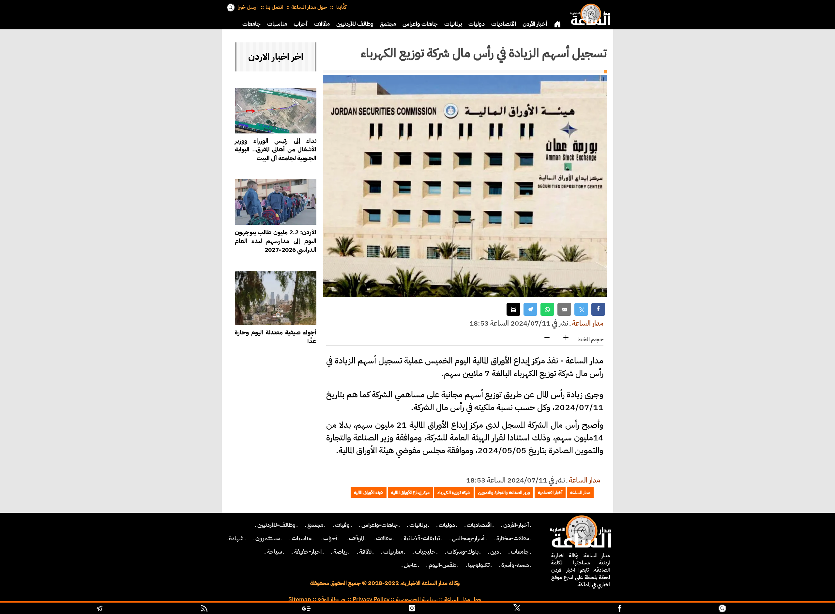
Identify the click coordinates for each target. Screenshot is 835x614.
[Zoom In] (566, 337)
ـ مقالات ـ (384, 538)
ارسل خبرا (247, 7)
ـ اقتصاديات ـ (479, 525)
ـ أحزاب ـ (330, 538)
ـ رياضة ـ (340, 551)
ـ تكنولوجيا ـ (479, 565)
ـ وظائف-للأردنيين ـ (276, 525)
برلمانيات (453, 24)
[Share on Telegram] (530, 309)
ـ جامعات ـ (520, 551)
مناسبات (277, 24)
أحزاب (301, 24)
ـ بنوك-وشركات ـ (462, 551)
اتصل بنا (274, 7)
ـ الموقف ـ (356, 538)
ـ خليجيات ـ (425, 551)
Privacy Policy (371, 599)
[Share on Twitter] (581, 309)
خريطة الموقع (332, 599)
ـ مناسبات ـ (301, 538)
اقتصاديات (503, 24)
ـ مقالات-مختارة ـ (512, 538)
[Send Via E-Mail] (564, 309)
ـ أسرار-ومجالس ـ (468, 538)
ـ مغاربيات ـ (393, 551)
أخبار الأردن (535, 24)
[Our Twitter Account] (516, 609)
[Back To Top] (780, 609)
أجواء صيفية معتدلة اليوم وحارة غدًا (275, 337)
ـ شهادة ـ (236, 538)
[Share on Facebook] (598, 309)
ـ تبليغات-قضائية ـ (422, 538)
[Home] (588, 13)
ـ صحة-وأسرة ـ (515, 565)
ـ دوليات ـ (447, 525)
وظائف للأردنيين (354, 24)
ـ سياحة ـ (274, 551)
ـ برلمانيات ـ (418, 525)
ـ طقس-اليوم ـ (442, 565)
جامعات (251, 24)
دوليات (476, 24)
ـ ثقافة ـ (365, 551)
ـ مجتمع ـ (315, 525)
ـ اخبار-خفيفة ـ (308, 551)
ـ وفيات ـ (342, 525)
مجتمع (388, 24)
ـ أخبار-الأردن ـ (516, 525)
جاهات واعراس (420, 24)
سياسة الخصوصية (417, 599)
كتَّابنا (340, 7)
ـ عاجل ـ (410, 565)
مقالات (322, 24)
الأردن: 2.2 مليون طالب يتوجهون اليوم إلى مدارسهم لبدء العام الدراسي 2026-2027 (275, 240)
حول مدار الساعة (309, 7)
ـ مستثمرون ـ (267, 538)
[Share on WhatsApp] (547, 309)
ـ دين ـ (494, 551)
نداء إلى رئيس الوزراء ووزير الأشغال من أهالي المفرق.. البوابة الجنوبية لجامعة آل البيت (275, 149)
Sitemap (299, 599)
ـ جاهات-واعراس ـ (379, 525)
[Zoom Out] (547, 337)
